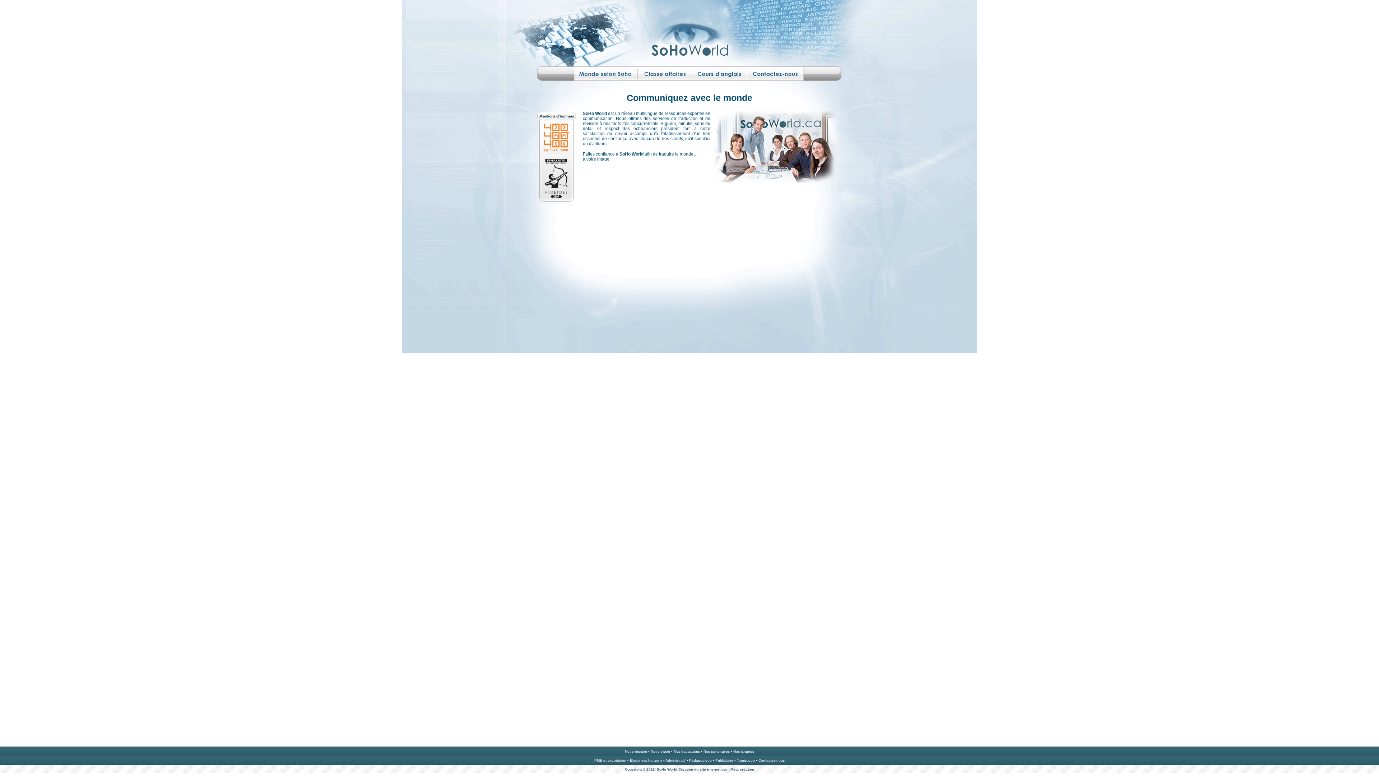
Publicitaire (724, 760)
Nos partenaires (717, 751)
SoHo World (667, 769)
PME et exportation (610, 760)
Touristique (746, 760)
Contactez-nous (771, 760)
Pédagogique (700, 760)
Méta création (741, 769)
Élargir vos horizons (646, 760)
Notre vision (660, 751)
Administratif (675, 760)
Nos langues (743, 751)
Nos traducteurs (687, 751)
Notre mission (636, 751)
